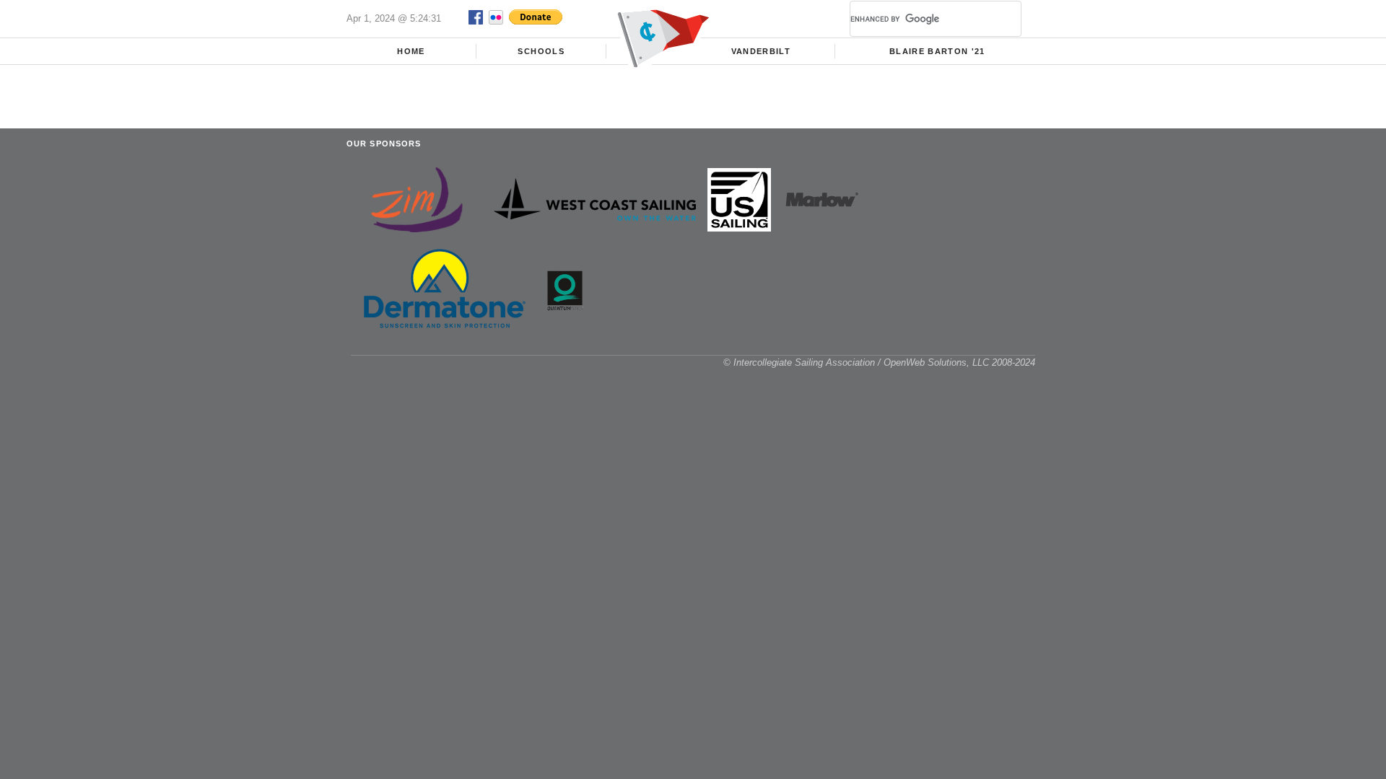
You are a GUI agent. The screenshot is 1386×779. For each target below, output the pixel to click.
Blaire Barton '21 (937, 51)
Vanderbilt (760, 51)
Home (410, 51)
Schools (541, 51)
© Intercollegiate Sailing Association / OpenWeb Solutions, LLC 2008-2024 (879, 362)
